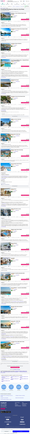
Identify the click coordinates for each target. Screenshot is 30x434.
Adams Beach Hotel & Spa (15, 134)
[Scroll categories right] (29, 4)
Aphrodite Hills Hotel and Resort (16, 306)
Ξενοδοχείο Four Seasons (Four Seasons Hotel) (19, 28)
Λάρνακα (22, 6)
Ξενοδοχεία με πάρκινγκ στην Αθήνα (15, 377)
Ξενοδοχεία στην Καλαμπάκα (4, 397)
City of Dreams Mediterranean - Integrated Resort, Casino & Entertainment (20, 60)
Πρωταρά (17, 322)
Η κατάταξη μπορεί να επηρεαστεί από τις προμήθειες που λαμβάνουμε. (9, 11)
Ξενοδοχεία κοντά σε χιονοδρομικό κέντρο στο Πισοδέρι (6, 396)
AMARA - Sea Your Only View (16, 119)
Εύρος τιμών (4, 6)
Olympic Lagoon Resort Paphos (16, 229)
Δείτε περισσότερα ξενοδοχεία (15, 367)
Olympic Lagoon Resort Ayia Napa (17, 149)
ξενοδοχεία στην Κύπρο (16, 369)
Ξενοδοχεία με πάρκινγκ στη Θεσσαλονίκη (5, 377)
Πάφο (15, 190)
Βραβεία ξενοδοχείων (18, 405)
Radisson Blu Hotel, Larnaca (16, 208)
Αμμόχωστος (17, 6)
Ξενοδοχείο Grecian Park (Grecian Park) (18, 96)
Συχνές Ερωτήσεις (24, 403)
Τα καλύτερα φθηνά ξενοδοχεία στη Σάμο (5, 399)
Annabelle (13, 258)
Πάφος (14, 6)
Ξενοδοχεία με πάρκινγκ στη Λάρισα (5, 379)
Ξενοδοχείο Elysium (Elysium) (16, 43)
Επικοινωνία (24, 404)
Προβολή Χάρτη (27, 6)
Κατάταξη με (9, 6)
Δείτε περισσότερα (14, 116)
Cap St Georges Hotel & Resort (16, 163)
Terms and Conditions (12, 433)
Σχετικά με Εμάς (17, 402)
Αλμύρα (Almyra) (14, 243)
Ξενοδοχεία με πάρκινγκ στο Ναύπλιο (15, 379)
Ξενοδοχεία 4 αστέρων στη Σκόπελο (20, 395)
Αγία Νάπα (17, 81)
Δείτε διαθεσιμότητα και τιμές (25, 19)
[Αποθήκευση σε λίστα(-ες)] (10, 13)
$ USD (21, 1)
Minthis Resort (4, 203)
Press (15, 403)
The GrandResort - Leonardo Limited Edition (18, 287)
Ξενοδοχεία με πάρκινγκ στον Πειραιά (24, 377)
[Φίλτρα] (1, 6)
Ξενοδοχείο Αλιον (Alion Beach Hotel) (17, 341)
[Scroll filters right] (23, 6)
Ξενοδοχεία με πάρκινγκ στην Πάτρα (5, 381)
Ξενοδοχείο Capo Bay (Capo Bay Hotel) (17, 273)
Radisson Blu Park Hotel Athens (19, 397)
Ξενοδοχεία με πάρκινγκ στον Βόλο (24, 379)
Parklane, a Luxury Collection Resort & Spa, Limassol (18, 14)
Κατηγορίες (16, 404)
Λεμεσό (15, 15)
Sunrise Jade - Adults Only (15, 321)
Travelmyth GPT (24, 405)
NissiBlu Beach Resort (15, 79)
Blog (22, 402)
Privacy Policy (8, 433)
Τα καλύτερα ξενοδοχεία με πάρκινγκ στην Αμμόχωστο (10, 371)
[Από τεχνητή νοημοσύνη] (7, 24)
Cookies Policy (5, 433)
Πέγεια (17, 165)
